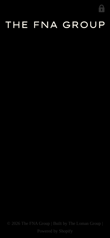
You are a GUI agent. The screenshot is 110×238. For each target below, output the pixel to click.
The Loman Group (84, 223)
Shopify (66, 231)
